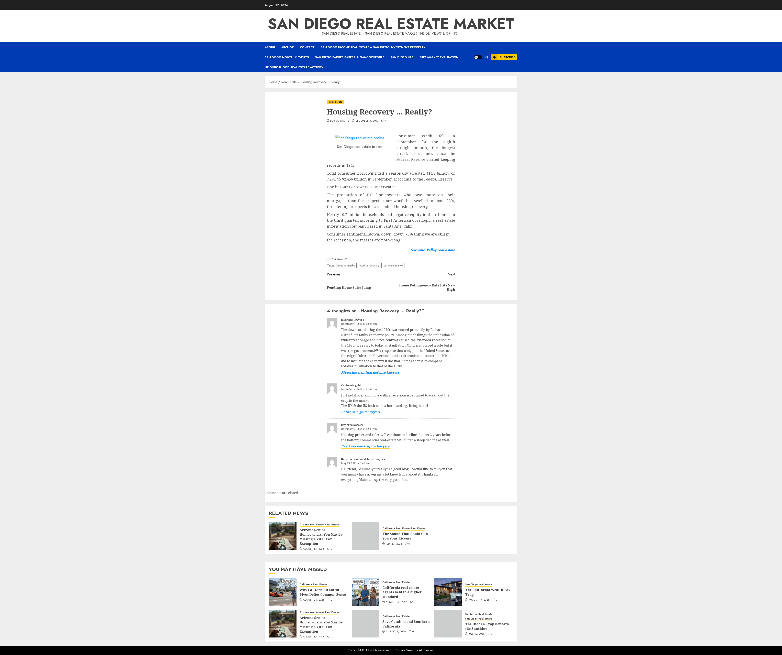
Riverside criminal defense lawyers (370, 372)
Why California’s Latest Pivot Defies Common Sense (323, 592)
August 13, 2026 (313, 549)
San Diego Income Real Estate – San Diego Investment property (373, 47)
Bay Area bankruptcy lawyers (365, 446)
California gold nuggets (360, 412)
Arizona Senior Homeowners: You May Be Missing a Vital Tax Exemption (321, 537)
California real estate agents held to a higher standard (402, 592)
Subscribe (507, 57)
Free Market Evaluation (439, 57)
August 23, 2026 (396, 602)
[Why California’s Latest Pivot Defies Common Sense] (283, 592)
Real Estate (335, 102)
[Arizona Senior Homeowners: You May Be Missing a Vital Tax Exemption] (283, 536)
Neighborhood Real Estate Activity (294, 67)
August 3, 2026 (396, 631)
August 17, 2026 (479, 600)
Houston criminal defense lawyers (363, 459)
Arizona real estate (312, 524)
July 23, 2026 (394, 544)
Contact (307, 47)
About (270, 47)
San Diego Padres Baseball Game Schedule (349, 57)
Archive (287, 47)
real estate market (393, 265)
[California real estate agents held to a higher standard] (365, 592)
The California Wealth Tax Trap (487, 592)
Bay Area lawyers (352, 425)
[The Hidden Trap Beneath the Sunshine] (448, 623)
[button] (486, 57)
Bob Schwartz (339, 121)
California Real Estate (396, 528)
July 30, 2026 (477, 634)
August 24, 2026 (314, 600)
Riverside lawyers (352, 319)
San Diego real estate (478, 584)
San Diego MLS (402, 57)
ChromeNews (404, 650)
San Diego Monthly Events (287, 57)
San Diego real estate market (391, 23)
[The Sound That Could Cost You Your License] (365, 536)
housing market (346, 265)
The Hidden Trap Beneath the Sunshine (487, 626)
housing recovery (369, 265)
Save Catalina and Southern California (406, 623)
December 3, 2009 (367, 121)
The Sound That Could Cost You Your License (405, 536)
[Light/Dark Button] (478, 57)
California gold (351, 385)
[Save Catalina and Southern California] (365, 623)
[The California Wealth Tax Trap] (448, 592)
